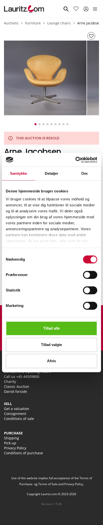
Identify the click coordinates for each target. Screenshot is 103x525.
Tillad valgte (51, 345)
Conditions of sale (19, 418)
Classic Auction (16, 386)
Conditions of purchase (23, 453)
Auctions (11, 23)
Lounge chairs (59, 23)
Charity (10, 381)
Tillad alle (51, 328)
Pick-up (10, 443)
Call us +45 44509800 (21, 376)
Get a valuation (16, 408)
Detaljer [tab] (51, 173)
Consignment (15, 413)
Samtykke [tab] (18, 173)
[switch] (90, 275)
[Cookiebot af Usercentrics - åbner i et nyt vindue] (75, 160)
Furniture (33, 23)
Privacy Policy (15, 448)
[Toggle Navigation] (95, 9)
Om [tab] (84, 173)
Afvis (51, 361)
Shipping (11, 438)
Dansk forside (15, 391)
